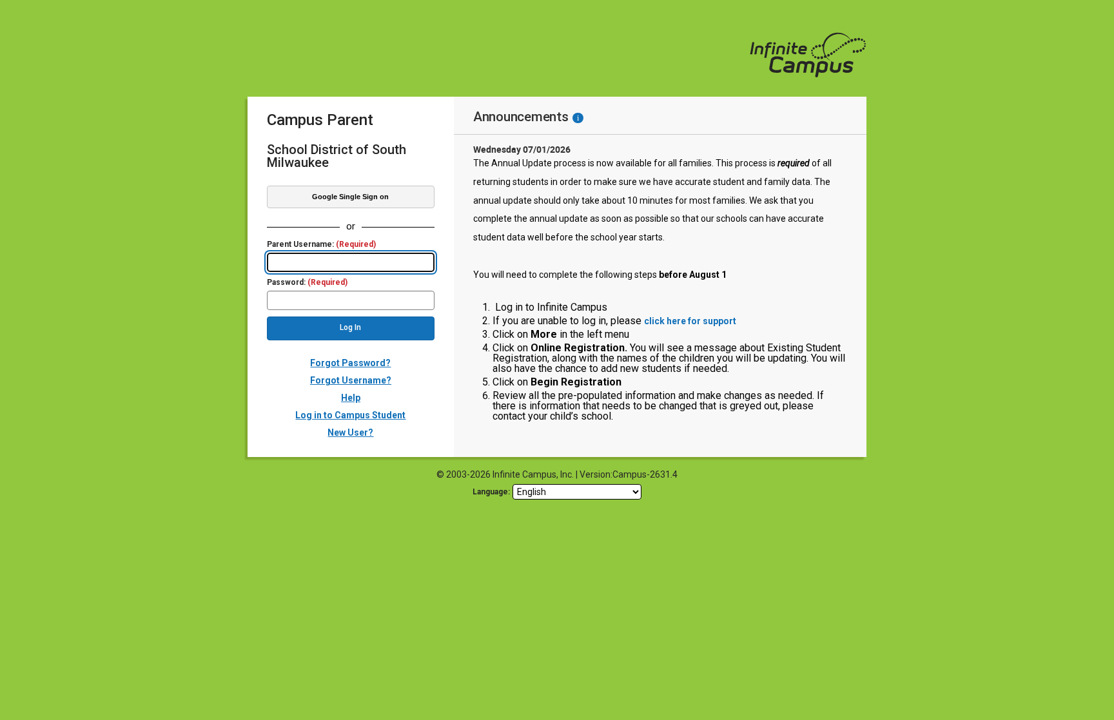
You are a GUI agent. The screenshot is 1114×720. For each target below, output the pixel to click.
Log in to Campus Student (350, 415)
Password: (307, 282)
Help (350, 397)
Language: (491, 492)
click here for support (690, 321)
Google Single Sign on (350, 196)
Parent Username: (321, 244)
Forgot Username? (350, 380)
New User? (350, 432)
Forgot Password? (350, 362)
